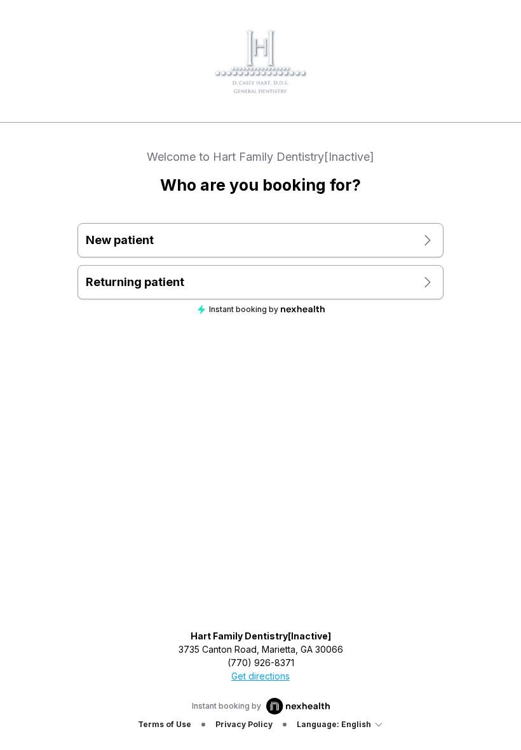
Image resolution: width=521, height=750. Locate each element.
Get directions (260, 676)
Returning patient (135, 282)
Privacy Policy (244, 724)
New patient (120, 240)
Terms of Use (164, 724)
